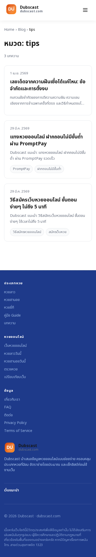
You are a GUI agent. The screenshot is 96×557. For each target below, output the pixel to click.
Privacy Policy (15, 423)
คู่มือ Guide (12, 315)
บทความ (10, 323)
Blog (22, 29)
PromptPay (21, 168)
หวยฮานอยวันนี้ (15, 361)
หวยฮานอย (12, 299)
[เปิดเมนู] (85, 10)
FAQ (7, 407)
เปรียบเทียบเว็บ (15, 377)
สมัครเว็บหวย (58, 232)
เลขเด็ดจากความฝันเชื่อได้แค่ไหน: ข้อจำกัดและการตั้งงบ (48, 85)
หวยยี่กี (9, 307)
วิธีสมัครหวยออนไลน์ (27, 232)
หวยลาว (9, 292)
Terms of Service (18, 430)
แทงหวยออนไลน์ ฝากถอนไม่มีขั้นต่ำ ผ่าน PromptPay (46, 140)
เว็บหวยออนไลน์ (15, 345)
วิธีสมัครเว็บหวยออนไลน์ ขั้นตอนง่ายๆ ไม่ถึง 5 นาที (43, 203)
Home (9, 29)
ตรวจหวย (11, 369)
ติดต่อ (8, 415)
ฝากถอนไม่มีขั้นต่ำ (49, 168)
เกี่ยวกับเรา (12, 399)
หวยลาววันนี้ (12, 353)
